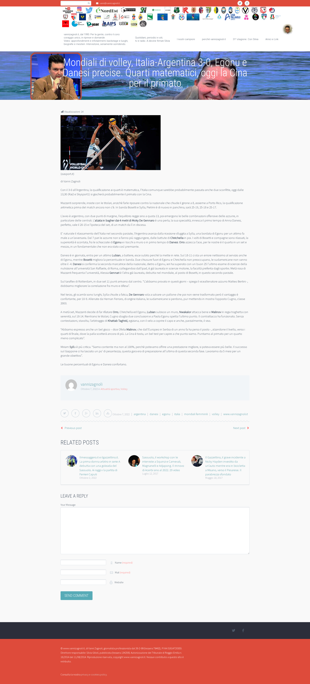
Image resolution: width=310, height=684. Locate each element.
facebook (247, 3)
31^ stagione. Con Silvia (245, 39)
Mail (122, 572)
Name (124, 562)
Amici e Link (271, 39)
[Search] (88, 3)
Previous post (73, 428)
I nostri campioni (186, 39)
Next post (239, 428)
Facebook (75, 413)
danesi (154, 414)
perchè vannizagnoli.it (214, 39)
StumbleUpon (108, 413)
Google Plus (86, 413)
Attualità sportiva (110, 389)
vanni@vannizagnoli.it (110, 3)
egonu (166, 414)
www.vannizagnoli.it (235, 414)
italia (177, 414)
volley (215, 414)
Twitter (65, 413)
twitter (240, 3)
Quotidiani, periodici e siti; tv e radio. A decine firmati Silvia (152, 39)
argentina (140, 414)
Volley (124, 389)
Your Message (68, 504)
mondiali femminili (196, 414)
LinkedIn (97, 413)
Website (119, 582)
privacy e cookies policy (94, 674)
